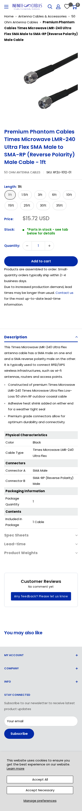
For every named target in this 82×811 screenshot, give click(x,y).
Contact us (64, 292)
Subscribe (19, 733)
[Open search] (50, 6)
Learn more (15, 768)
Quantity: (12, 245)
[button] (41, 337)
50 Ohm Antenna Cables (22, 172)
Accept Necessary (40, 790)
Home (9, 16)
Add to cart (41, 261)
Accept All (40, 779)
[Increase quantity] (49, 245)
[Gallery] (41, 83)
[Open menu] (6, 6)
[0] (74, 6)
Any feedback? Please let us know (41, 596)
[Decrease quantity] (27, 245)
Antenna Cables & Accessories (42, 16)
